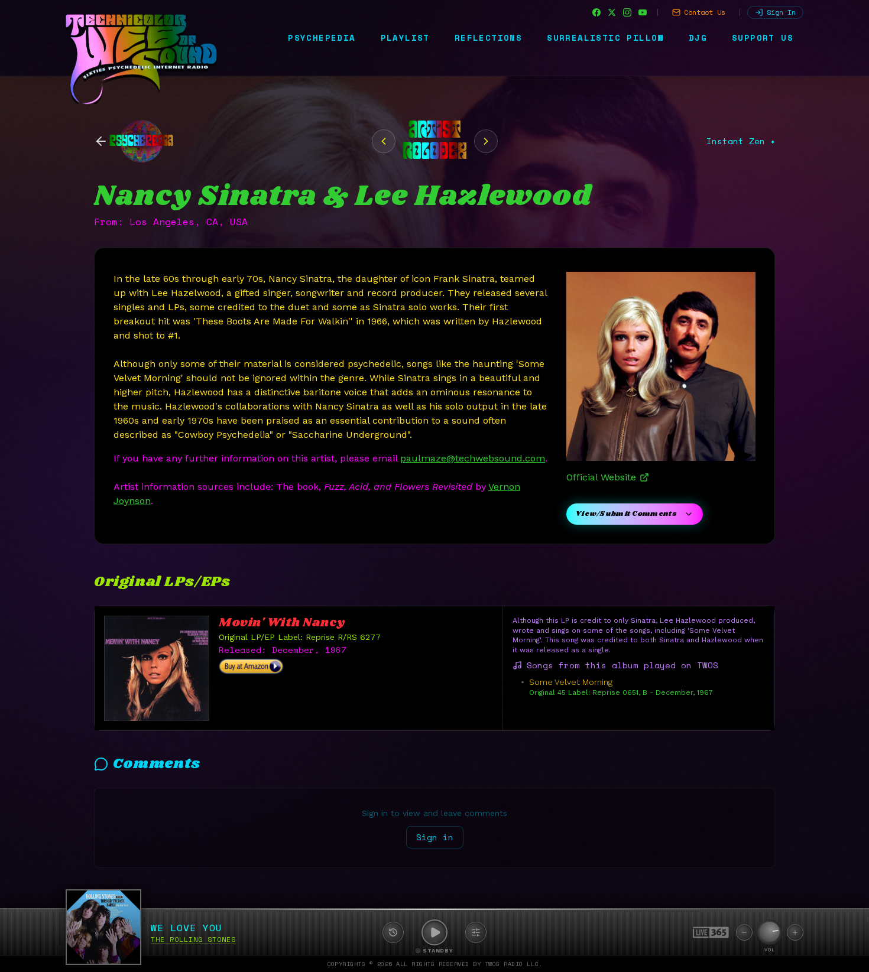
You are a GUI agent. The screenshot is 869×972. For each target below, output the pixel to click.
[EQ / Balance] (476, 932)
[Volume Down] (744, 932)
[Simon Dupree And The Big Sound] (383, 141)
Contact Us (704, 12)
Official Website (601, 477)
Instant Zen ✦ (740, 141)
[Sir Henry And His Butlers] (486, 141)
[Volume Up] (795, 932)
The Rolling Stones (193, 939)
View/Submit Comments (626, 514)
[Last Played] (393, 932)
